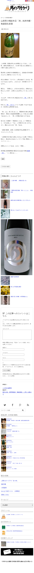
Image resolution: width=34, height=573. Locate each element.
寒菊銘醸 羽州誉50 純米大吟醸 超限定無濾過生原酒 (17, 420)
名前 (4, 347)
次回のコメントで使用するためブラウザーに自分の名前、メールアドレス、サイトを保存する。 (16, 365)
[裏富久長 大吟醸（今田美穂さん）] (5, 296)
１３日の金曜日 (7, 388)
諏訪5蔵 (3, 484)
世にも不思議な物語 (16, 286)
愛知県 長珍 (9, 446)
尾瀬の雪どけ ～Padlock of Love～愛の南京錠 (15, 457)
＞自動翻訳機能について (10, 0)
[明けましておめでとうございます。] (5, 210)
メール (5, 352)
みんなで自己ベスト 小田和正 (10, 491)
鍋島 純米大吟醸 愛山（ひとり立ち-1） (21, 200)
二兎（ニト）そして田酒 (11, 468)
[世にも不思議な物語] (5, 286)
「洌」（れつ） (10, 104)
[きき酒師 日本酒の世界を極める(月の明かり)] (17, 3)
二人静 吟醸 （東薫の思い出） (19, 180)
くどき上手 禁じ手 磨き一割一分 (14, 462)
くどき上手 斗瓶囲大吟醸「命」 (13, 430)
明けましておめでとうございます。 (20, 210)
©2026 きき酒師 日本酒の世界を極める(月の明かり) (17, 561)
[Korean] (31, 0)
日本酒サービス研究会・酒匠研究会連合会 (15, 525)
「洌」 (25, 97)
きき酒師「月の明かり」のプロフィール (14, 514)
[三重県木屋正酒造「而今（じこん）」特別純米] (5, 190)
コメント (6, 328)
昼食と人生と (5, 494)
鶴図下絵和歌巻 (15, 276)
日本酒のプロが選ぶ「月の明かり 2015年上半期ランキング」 (18, 542)
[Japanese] (29, 0)
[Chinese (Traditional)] (26, 0)
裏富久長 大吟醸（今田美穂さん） (19, 296)
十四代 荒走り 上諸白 (11, 452)
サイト (4, 357)
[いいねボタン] (3, 159)
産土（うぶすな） (10, 441)
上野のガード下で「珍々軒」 (9, 480)
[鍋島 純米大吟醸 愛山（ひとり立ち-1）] (5, 200)
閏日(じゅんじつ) (9, 436)
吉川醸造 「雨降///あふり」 (12, 425)
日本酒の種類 (5, 166)
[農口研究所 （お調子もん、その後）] (16, 220)
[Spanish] (33, 0)
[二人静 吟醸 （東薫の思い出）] (5, 180)
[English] (28, 0)
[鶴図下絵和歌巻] (5, 276)
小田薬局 (4, 487)
